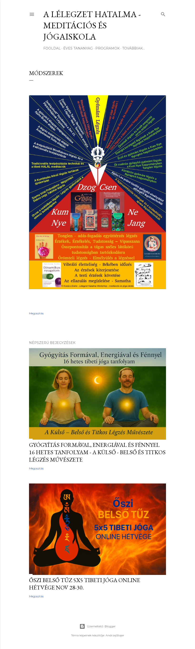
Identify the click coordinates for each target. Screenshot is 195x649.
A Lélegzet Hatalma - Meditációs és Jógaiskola (92, 25)
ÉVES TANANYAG (78, 48)
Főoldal (52, 48)
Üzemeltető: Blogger (101, 626)
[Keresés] (163, 13)
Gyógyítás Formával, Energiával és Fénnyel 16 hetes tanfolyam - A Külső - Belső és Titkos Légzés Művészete (97, 452)
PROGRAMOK (107, 48)
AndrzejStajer (115, 635)
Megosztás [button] (36, 313)
